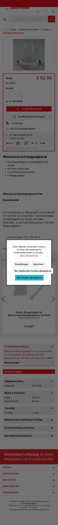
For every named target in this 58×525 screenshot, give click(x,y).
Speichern (38, 264)
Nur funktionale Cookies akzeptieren (32, 271)
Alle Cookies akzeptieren (29, 277)
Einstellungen (21, 264)
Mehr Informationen (29, 255)
